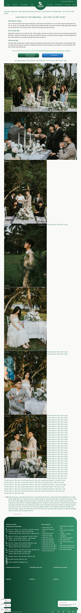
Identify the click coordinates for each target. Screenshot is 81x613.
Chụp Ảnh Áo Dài (47, 537)
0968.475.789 (48, 50)
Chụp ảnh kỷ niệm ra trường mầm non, (34, 499)
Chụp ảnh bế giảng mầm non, (34, 503)
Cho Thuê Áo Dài (65, 540)
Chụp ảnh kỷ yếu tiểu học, (42, 497)
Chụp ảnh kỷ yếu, (13, 497)
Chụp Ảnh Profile (47, 535)
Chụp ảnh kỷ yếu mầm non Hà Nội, (18, 505)
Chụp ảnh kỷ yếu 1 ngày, (15, 508)
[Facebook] (54, 612)
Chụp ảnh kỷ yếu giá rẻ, (31, 501)
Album (8, 4)
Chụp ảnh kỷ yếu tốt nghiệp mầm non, (61, 497)
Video (32, 4)
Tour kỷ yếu (50, 4)
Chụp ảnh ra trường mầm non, (52, 503)
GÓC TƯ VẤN (67, 4)
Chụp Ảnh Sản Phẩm (48, 543)
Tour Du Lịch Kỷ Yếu (48, 550)
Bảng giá (15, 4)
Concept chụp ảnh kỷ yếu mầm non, (64, 501)
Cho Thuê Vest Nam (66, 549)
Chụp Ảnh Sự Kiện (47, 533)
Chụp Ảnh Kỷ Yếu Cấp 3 (49, 549)
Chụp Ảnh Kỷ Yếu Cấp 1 (49, 545)
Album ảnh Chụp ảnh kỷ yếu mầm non (30, 11)
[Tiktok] (70, 612)
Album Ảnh (14, 11)
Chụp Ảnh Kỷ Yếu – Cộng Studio (63, 50)
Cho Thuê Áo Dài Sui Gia (67, 545)
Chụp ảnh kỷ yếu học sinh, (46, 501)
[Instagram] (65, 612)
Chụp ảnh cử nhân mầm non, (17, 503)
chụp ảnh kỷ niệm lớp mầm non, (41, 507)
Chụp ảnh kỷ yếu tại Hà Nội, (69, 503)
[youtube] (60, 612)
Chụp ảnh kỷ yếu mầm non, (27, 497)
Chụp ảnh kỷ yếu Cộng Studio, (55, 508)
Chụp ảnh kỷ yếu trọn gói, (65, 499)
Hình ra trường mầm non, (26, 510)
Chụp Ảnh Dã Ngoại (48, 539)
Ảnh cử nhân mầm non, (25, 507)
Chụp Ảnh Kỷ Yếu (47, 527)
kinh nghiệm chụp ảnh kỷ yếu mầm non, (62, 507)
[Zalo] (74, 612)
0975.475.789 (42, 50)
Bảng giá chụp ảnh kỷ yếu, (36, 505)
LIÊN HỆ (74, 4)
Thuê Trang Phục (59, 4)
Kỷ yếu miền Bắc (23, 4)
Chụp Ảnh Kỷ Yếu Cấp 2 (49, 547)
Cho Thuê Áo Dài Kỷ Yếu (67, 547)
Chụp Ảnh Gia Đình (47, 541)
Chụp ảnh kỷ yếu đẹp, (52, 499)
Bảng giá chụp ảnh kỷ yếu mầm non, (55, 505)
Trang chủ (7, 11)
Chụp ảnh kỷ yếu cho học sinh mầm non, (35, 508)
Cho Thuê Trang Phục (66, 538)
